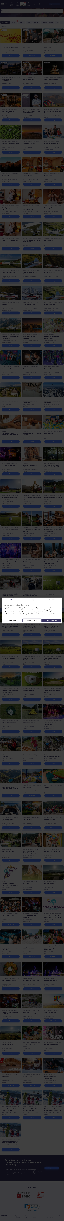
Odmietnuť (12, 620)
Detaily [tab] (32, 599)
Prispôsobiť (31, 620)
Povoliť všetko (52, 620)
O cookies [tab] (52, 599)
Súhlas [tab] (12, 599)
